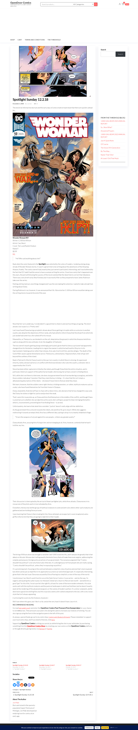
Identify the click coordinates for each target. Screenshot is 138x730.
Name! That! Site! (107, 155)
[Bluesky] (14, 684)
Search (103, 50)
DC (14, 254)
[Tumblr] (25, 684)
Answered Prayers (107, 131)
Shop (12, 40)
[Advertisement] (69, 23)
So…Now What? (106, 127)
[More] (32, 684)
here (53, 620)
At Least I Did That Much (110, 158)
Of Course (104, 144)
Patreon (42, 629)
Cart (20, 40)
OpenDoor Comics (20, 2)
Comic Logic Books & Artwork (59, 617)
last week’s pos (24, 608)
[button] (125, 4)
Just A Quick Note (107, 141)
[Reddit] (21, 684)
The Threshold (54, 40)
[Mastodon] (29, 684)
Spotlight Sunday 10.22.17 (73, 665)
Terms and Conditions (35, 40)
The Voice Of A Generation (110, 148)
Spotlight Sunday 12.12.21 (20, 665)
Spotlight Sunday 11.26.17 (47, 665)
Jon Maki (29, 103)
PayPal (49, 629)
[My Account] (120, 4)
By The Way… (105, 151)
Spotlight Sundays (25, 689)
